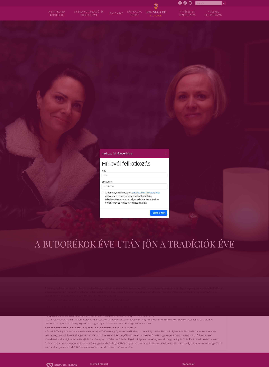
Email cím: (107, 181)
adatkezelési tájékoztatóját (146, 192)
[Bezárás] (166, 153)
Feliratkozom (158, 213)
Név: (104, 170)
